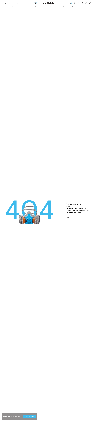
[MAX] (35, 3)
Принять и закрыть (29, 416)
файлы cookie (13, 414)
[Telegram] (32, 3)
